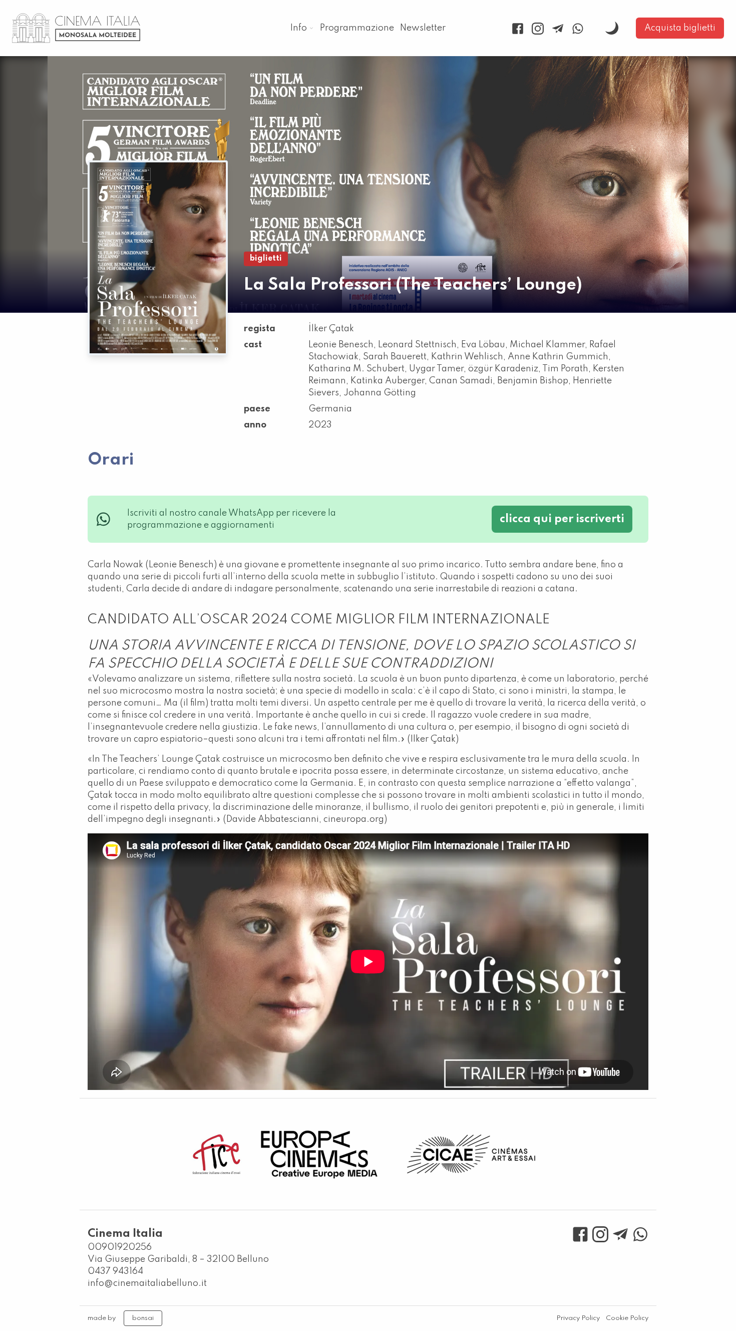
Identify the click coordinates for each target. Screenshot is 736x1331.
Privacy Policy (578, 1318)
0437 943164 (115, 1271)
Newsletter (423, 28)
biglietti (266, 259)
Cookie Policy (627, 1318)
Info (298, 28)
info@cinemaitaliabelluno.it (147, 1283)
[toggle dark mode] (612, 28)
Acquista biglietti (679, 28)
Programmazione (357, 28)
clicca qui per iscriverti (562, 519)
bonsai (143, 1318)
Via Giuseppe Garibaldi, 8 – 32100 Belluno (178, 1259)
